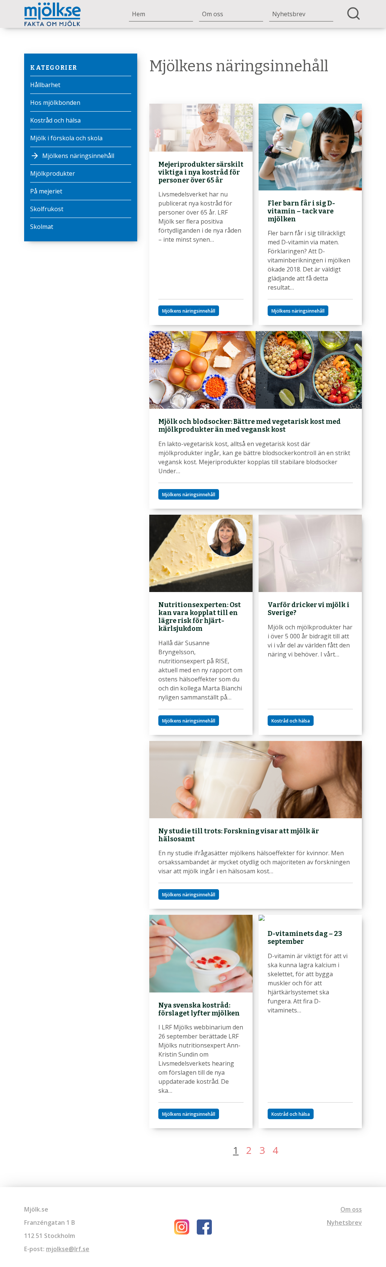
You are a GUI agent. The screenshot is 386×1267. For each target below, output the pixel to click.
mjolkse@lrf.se (67, 1249)
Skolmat (41, 226)
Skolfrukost (46, 209)
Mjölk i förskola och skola (66, 138)
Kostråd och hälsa (55, 120)
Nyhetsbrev (288, 14)
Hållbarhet (45, 85)
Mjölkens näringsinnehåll (78, 156)
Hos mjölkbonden (55, 102)
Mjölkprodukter (52, 173)
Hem (138, 14)
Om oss (212, 14)
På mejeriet (46, 191)
